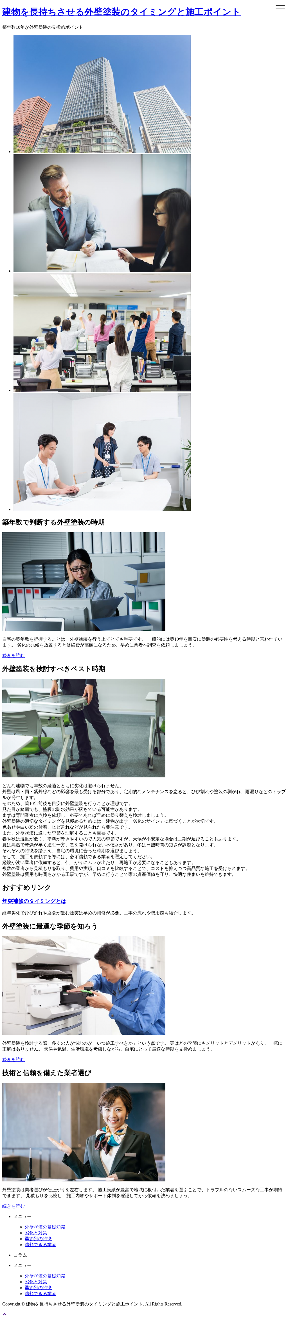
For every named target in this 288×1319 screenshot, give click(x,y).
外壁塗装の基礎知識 (45, 1226)
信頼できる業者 (40, 1244)
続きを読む (13, 655)
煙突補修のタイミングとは (34, 901)
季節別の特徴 (38, 1238)
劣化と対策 (36, 1232)
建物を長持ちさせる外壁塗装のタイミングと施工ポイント (121, 12)
